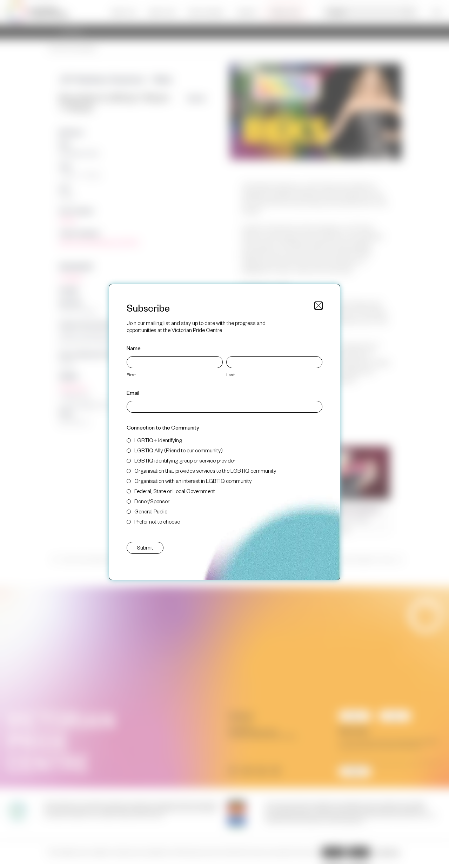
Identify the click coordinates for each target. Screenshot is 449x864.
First (131, 374)
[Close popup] (318, 306)
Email (133, 392)
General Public (150, 511)
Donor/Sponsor (151, 501)
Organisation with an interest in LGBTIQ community (193, 480)
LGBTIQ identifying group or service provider (184, 460)
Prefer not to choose (157, 521)
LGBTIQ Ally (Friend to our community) (178, 450)
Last (230, 374)
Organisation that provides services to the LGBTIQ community (205, 470)
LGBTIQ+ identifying (158, 440)
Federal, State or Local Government (174, 490)
